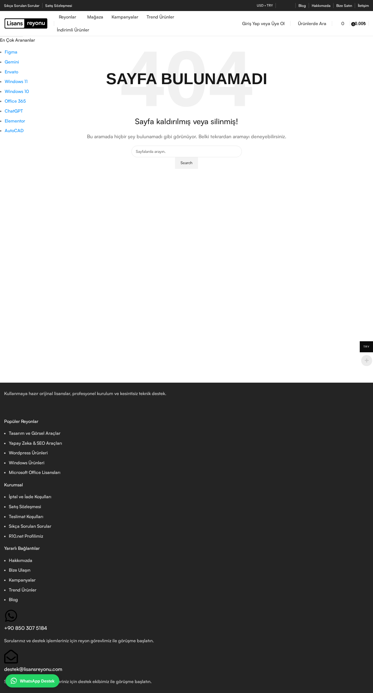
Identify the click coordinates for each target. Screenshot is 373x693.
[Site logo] (27, 23)
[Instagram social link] (289, 5)
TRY (270, 5)
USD (260, 5)
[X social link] (282, 5)
